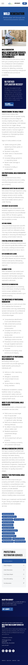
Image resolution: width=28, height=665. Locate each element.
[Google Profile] (3, 651)
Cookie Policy (14, 660)
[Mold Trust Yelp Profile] (13, 651)
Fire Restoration (7, 583)
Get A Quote (9, 104)
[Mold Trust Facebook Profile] (10, 651)
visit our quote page (7, 603)
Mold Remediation (8, 561)
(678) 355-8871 (17, 3)
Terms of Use (4, 660)
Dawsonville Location (7, 637)
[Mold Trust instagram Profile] (6, 651)
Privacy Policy (9, 660)
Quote (25, 3)
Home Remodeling (8, 578)
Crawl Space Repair (8, 574)
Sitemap (18, 660)
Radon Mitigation (8, 565)
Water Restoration (8, 570)
